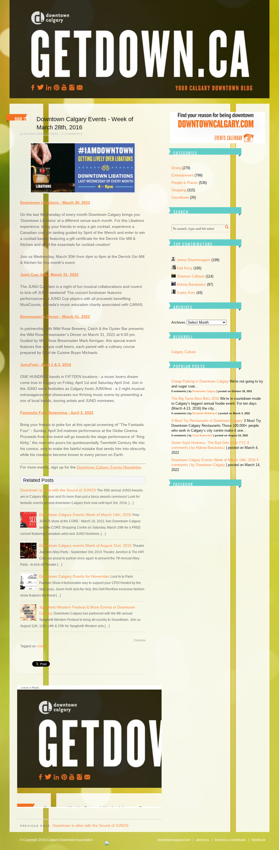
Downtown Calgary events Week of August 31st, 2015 (85, 545)
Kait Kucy (185, 268)
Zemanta (139, 640)
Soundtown (180, 197)
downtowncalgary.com (173, 840)
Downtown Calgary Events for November (74, 576)
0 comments (72, 133)
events (42, 646)
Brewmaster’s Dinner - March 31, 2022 (55, 316)
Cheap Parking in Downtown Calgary (200, 381)
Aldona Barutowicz (192, 284)
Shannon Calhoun (191, 276)
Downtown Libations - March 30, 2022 (55, 202)
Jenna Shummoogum (194, 260)
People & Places (184, 183)
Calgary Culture (183, 352)
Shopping (178, 190)
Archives (178, 322)
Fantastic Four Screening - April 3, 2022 (56, 412)
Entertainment (182, 175)
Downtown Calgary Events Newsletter (109, 467)
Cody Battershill (202, 435)
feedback (258, 840)
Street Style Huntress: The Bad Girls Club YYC (208, 443)
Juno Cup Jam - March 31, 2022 (49, 274)
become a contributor (230, 840)
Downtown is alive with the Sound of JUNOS (58, 490)
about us (202, 840)
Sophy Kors (186, 293)
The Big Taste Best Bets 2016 (195, 398)
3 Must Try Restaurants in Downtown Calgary (207, 421)
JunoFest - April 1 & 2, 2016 (45, 364)
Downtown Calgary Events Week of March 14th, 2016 (85, 514)
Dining (176, 168)
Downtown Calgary (41, 133)
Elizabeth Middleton (204, 413)
